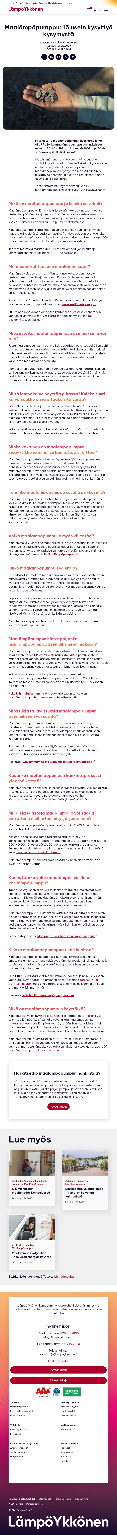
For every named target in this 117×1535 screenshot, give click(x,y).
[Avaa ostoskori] (94, 9)
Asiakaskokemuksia (19, 1452)
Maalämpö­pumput (19, 1415)
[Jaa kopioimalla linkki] (73, 57)
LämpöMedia (23, 3)
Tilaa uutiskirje (81, 1499)
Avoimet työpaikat (19, 1448)
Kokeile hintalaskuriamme (26, 693)
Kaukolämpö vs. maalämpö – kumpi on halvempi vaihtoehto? (84, 1192)
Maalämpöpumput (34, 1184)
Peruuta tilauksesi (34, 1504)
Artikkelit (17, 1181)
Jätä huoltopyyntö (69, 1406)
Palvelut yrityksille (18, 1429)
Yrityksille (15, 1425)
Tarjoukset (66, 1429)
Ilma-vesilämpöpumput (21, 1411)
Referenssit (15, 1434)
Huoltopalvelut (68, 1411)
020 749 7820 (70, 1344)
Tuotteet (15, 1402)
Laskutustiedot (58, 1361)
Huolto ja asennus (70, 1402)
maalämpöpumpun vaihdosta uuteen (34, 1050)
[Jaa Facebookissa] (44, 57)
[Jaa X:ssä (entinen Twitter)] (66, 57)
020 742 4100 (69, 1333)
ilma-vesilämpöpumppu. (79, 304)
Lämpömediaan (65, 1276)
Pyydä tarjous (58, 1106)
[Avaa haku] (100, 9)
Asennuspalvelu (68, 1415)
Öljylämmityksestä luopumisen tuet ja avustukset (57, 762)
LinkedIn (64, 1461)
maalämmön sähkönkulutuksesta (38, 852)
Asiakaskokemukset (34, 1181)
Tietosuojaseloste (62, 1499)
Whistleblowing (16, 1504)
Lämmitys (17, 1184)
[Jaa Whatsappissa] (58, 57)
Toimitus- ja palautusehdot (22, 1499)
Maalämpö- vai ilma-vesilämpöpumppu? (66, 936)
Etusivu (12, 3)
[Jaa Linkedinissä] (51, 57)
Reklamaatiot (44, 1499)
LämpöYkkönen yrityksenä (24, 1443)
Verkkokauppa (68, 1425)
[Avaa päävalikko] (106, 9)
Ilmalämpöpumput (19, 1406)
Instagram (65, 1452)
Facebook (65, 1448)
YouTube (65, 1456)
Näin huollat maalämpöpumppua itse (48, 995)
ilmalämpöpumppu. (61, 554)
